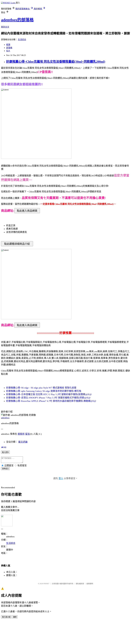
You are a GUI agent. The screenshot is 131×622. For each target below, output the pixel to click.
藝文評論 (23, 442)
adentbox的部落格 (17, 20)
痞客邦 (21, 434)
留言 (27, 434)
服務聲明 (89, 584)
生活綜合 (22, 39)
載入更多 (5, 452)
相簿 (8, 45)
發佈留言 (5, 469)
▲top (3, 447)
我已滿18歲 (6, 617)
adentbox (5, 417)
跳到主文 (5, 27)
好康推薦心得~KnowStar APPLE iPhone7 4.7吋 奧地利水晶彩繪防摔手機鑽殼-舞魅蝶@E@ (51, 401)
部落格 (9, 48)
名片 (8, 51)
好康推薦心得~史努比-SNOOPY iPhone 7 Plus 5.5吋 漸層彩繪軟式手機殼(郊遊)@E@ (48, 397)
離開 (15, 617)
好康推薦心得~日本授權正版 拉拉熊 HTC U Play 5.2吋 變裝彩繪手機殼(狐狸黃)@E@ (49, 394)
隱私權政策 (80, 584)
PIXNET (46, 584)
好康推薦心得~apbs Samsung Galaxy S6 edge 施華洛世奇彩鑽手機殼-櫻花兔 (43, 391)
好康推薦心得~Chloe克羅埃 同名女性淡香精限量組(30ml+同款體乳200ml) (55, 61)
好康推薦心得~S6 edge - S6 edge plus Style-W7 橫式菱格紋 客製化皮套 (41, 387)
